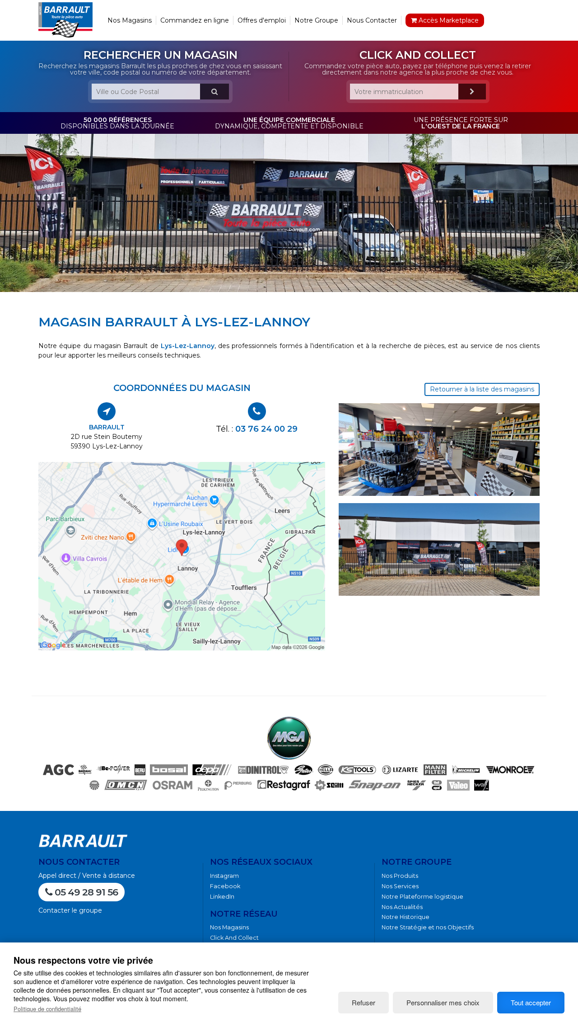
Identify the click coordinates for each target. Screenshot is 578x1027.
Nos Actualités (402, 907)
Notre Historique (405, 917)
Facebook (225, 886)
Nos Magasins (129, 20)
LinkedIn (222, 896)
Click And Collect (234, 937)
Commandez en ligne (194, 20)
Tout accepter (531, 1002)
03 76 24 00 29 (266, 429)
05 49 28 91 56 (85, 892)
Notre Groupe (316, 20)
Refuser (363, 1002)
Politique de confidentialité (47, 1008)
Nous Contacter (372, 20)
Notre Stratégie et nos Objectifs (428, 927)
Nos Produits (400, 875)
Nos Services (400, 886)
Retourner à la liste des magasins (482, 389)
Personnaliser (443, 1002)
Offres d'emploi (262, 20)
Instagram (224, 875)
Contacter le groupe (70, 910)
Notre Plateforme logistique (422, 896)
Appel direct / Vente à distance (86, 876)
